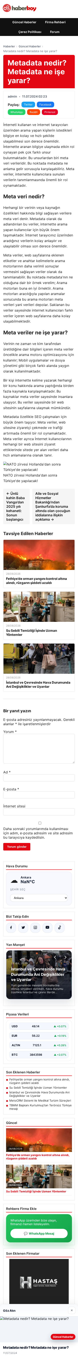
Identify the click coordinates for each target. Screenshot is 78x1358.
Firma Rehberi (55, 22)
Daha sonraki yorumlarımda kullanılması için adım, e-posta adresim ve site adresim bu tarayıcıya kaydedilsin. (38, 833)
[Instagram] (35, 928)
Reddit (33, 112)
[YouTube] (47, 928)
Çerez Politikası (29, 32)
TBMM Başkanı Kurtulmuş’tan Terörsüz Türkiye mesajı (40, 1106)
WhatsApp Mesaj (39, 1233)
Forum (55, 32)
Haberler (9, 46)
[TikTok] (60, 928)
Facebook (45, 104)
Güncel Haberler (24, 22)
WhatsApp (16, 112)
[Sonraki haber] (64, 957)
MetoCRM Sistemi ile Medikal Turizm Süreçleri (40, 1100)
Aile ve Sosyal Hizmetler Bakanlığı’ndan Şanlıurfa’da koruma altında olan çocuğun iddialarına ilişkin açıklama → (52, 506)
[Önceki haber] (55, 957)
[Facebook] (11, 928)
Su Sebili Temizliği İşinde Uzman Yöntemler (38, 1087)
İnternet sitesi (14, 806)
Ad (7, 772)
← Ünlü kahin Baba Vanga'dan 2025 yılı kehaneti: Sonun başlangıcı (15, 506)
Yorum (10, 731)
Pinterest (49, 112)
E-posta (11, 789)
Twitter (28, 104)
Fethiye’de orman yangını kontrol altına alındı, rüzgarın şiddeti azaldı (39, 1081)
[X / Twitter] (23, 928)
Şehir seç (18, 889)
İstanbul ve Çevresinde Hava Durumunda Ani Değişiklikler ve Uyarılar (39, 1094)
